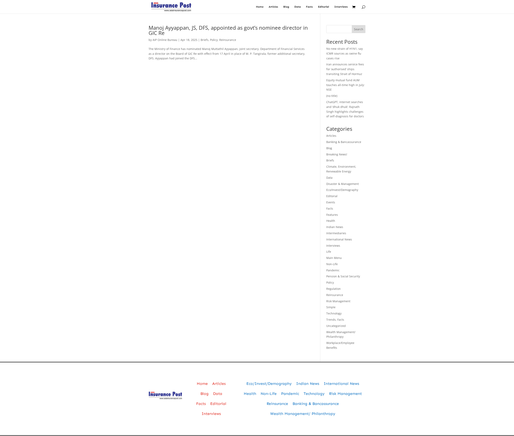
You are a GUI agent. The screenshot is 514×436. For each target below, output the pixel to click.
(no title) (331, 96)
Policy (214, 40)
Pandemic (333, 270)
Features (332, 215)
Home (259, 6)
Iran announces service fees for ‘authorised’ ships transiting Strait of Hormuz (345, 69)
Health (330, 221)
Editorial (323, 6)
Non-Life (332, 264)
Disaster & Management (342, 184)
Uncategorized (336, 326)
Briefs (204, 40)
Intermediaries (336, 233)
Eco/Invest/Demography (342, 190)
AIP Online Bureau (165, 40)
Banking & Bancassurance (343, 142)
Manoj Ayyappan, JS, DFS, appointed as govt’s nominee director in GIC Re (228, 30)
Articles (273, 6)
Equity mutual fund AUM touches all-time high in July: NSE (345, 85)
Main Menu (334, 258)
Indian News (334, 227)
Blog (286, 6)
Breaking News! (336, 154)
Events (330, 202)
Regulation (333, 289)
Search (358, 29)
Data (297, 6)
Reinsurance (227, 40)
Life (328, 251)
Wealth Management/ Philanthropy (302, 413)
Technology (334, 313)
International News (339, 239)
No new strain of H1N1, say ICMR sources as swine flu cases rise (344, 53)
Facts (309, 6)
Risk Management (338, 301)
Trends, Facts (335, 319)
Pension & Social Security (343, 276)
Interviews (341, 6)
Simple (331, 307)
